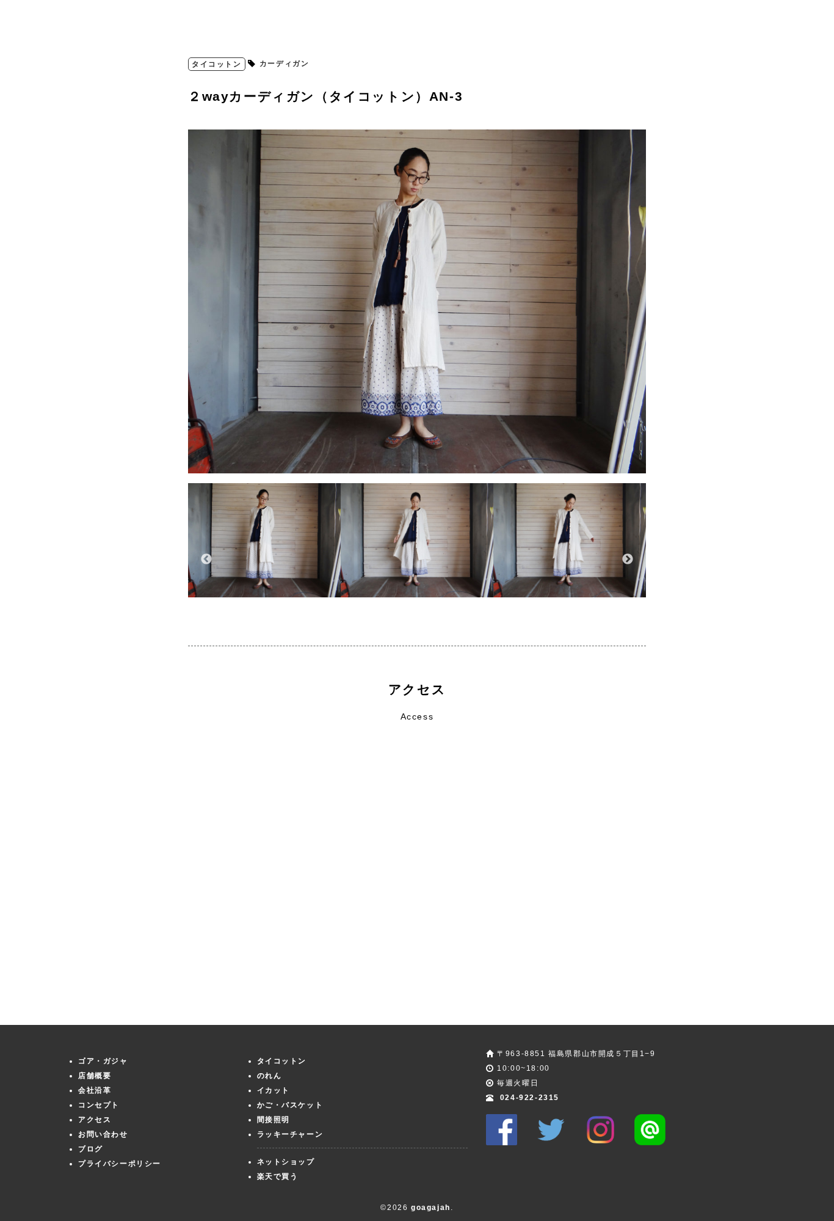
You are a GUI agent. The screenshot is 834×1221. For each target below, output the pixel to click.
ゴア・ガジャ (103, 1061)
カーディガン (284, 63)
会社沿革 (94, 1090)
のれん (269, 1075)
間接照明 (273, 1119)
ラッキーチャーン (290, 1134)
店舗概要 (94, 1075)
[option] (417, 301)
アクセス (94, 1119)
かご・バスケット (290, 1105)
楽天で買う (278, 1176)
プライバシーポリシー (119, 1163)
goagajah (431, 1207)
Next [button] (628, 559)
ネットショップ (286, 1161)
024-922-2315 (529, 1097)
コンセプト (99, 1105)
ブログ (90, 1149)
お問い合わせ (103, 1134)
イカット (273, 1090)
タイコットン (217, 64)
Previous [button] (206, 559)
